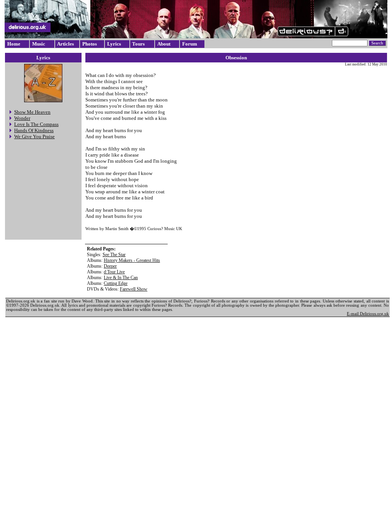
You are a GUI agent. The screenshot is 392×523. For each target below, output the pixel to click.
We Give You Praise (34, 136)
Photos (89, 44)
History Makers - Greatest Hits (132, 260)
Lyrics (114, 44)
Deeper (110, 266)
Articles (65, 44)
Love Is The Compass (36, 124)
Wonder (22, 118)
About (163, 44)
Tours (138, 44)
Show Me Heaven (32, 112)
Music (38, 44)
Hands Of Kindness (34, 130)
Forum (189, 44)
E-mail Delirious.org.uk (368, 314)
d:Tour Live (114, 272)
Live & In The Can (121, 277)
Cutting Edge (115, 283)
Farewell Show (133, 289)
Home (13, 44)
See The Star (114, 254)
